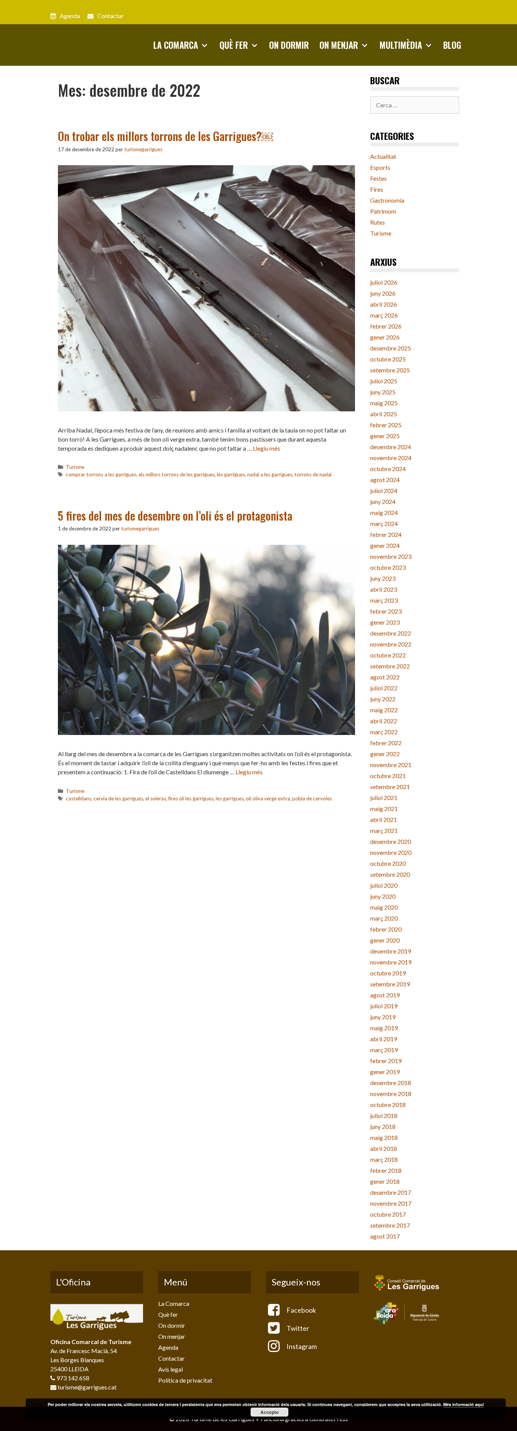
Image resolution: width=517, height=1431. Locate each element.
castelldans (78, 798)
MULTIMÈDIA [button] (401, 45)
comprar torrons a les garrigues (101, 474)
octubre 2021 (388, 775)
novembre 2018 (390, 1093)
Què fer (168, 1314)
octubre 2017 (388, 1214)
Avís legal (170, 1369)
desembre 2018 (390, 1082)
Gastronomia (387, 200)
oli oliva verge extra (268, 798)
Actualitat (383, 156)
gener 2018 (385, 1181)
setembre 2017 (390, 1225)
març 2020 (384, 918)
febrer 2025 (386, 424)
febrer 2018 (386, 1170)
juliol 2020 (383, 885)
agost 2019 (385, 994)
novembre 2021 (390, 764)
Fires (376, 189)
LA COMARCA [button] (175, 45)
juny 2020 (383, 896)
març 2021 (384, 830)
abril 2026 (383, 304)
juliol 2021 (383, 797)
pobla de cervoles (312, 798)
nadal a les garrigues (269, 474)
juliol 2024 (383, 490)
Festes (378, 178)
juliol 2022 (383, 687)
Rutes (377, 222)
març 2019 (384, 1049)
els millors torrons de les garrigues (177, 474)
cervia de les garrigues (118, 798)
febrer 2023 (386, 611)
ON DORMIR (289, 45)
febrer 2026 (386, 326)
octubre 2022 (388, 655)
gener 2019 (385, 1071)
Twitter (297, 1328)
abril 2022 (383, 720)
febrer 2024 (386, 534)
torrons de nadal (313, 474)
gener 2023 (385, 622)
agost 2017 (385, 1236)
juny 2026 (383, 293)
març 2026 (384, 315)
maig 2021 (384, 808)
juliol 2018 (383, 1115)
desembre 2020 (390, 841)
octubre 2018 (388, 1104)
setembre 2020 (390, 874)
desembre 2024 (390, 446)
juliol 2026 (383, 282)
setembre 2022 (390, 666)
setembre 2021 (390, 786)
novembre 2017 (390, 1203)
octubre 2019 (388, 973)
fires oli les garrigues (190, 798)
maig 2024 (384, 512)
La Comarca (173, 1303)
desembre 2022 (390, 633)
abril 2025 (383, 413)
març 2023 (384, 600)
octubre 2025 (388, 359)
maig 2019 (384, 1027)
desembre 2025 (390, 348)
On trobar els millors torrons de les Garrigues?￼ (165, 135)
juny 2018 (383, 1126)
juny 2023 (383, 578)
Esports (380, 167)
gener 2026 (385, 337)
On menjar (171, 1336)
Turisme (75, 467)
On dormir (171, 1325)
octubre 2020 (388, 863)
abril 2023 (383, 589)
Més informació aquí (463, 1404)
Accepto (269, 1412)
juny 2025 (383, 391)
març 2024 (384, 523)
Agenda (70, 15)
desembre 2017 (390, 1192)
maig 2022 (384, 709)
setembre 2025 (390, 370)
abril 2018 (383, 1148)
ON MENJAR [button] (338, 45)
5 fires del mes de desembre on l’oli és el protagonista (175, 515)
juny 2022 (383, 698)
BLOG (452, 45)
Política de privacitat (185, 1380)
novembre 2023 (390, 556)
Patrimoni (383, 211)
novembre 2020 (390, 852)
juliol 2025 (383, 380)
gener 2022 (385, 753)
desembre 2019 (390, 951)
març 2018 (384, 1159)
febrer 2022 (386, 742)
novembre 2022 (390, 644)
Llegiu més (266, 448)
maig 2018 (384, 1137)
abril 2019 (383, 1038)
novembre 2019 (390, 962)
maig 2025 (384, 402)
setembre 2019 (390, 984)
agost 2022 (385, 677)
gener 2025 (385, 435)
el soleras (155, 798)
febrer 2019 (386, 1060)
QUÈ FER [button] (234, 45)
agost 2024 (385, 479)
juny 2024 (383, 501)
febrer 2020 (386, 929)
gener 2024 (385, 545)
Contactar (110, 15)
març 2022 (384, 731)
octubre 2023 (388, 567)
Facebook (300, 1310)
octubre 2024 (388, 468)
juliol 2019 (383, 1005)
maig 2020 (384, 907)
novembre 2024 (390, 457)
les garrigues (231, 474)
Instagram (301, 1346)
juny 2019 (383, 1016)
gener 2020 (385, 940)
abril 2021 (383, 819)
